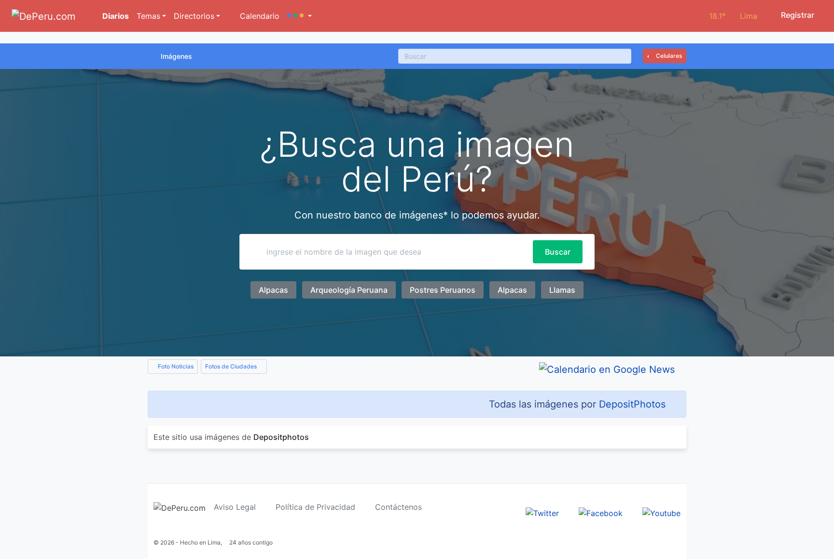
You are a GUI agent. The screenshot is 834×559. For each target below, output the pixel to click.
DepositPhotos (632, 404)
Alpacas (273, 290)
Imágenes (176, 56)
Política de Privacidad (315, 507)
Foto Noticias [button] (175, 366)
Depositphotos (281, 437)
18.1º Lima (733, 16)
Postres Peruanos (442, 290)
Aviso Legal (235, 507)
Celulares (668, 55)
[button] (299, 16)
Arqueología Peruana (349, 290)
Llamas (562, 290)
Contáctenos (398, 507)
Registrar (796, 15)
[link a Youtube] (661, 512)
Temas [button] (148, 16)
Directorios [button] (194, 16)
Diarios (114, 16)
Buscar (557, 252)
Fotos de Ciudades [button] (231, 366)
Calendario (258, 16)
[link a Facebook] (601, 512)
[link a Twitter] (542, 512)
